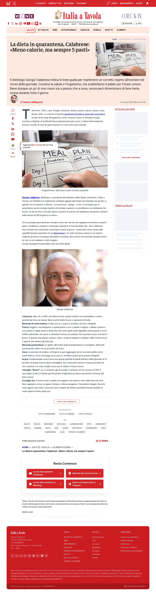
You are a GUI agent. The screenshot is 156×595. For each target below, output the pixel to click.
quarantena (50, 432)
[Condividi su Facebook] (13, 118)
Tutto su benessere (46, 414)
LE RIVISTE (41, 3)
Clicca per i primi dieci (131, 157)
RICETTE (109, 30)
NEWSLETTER (55, 3)
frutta (27, 428)
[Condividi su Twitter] (13, 123)
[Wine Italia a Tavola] (24, 16)
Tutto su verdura (66, 414)
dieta (89, 424)
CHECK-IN (84, 30)
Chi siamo (96, 551)
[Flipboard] (36, 23)
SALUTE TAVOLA (125, 39)
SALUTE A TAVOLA (71, 558)
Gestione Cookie (127, 541)
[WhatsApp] (32, 23)
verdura (37, 428)
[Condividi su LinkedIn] (13, 128)
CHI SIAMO (82, 3)
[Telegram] (24, 23)
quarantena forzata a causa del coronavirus (84, 114)
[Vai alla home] (10, 30)
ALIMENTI (121, 30)
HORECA (97, 30)
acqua (65, 428)
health (37, 424)
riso (56, 428)
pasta (48, 428)
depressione (59, 233)
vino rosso (77, 428)
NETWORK (69, 3)
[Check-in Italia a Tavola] (131, 16)
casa (62, 432)
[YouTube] (28, 23)
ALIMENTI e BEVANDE (72, 561)
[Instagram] (20, 23)
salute (27, 424)
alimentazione (76, 424)
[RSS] (40, 23)
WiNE (55, 30)
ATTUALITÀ (43, 30)
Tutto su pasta (85, 414)
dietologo (61, 424)
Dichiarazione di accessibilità (131, 551)
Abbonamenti (127, 3)
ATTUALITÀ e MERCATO (73, 537)
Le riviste (95, 544)
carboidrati (101, 424)
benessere (48, 424)
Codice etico (125, 544)
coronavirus (91, 428)
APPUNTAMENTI (68, 30)
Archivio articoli (98, 537)
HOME (114, 39)
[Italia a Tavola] (78, 15)
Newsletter (96, 547)
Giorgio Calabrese (77, 432)
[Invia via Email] (13, 139)
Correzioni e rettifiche (129, 547)
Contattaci (96, 554)
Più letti (95, 558)
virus (103, 428)
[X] (12, 23)
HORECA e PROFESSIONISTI (74, 551)
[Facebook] (8, 23)
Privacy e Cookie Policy (129, 537)
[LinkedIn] (16, 23)
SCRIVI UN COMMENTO (67, 402)
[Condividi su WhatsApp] (13, 134)
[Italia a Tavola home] (35, 532)
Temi (94, 541)
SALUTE (30, 30)
